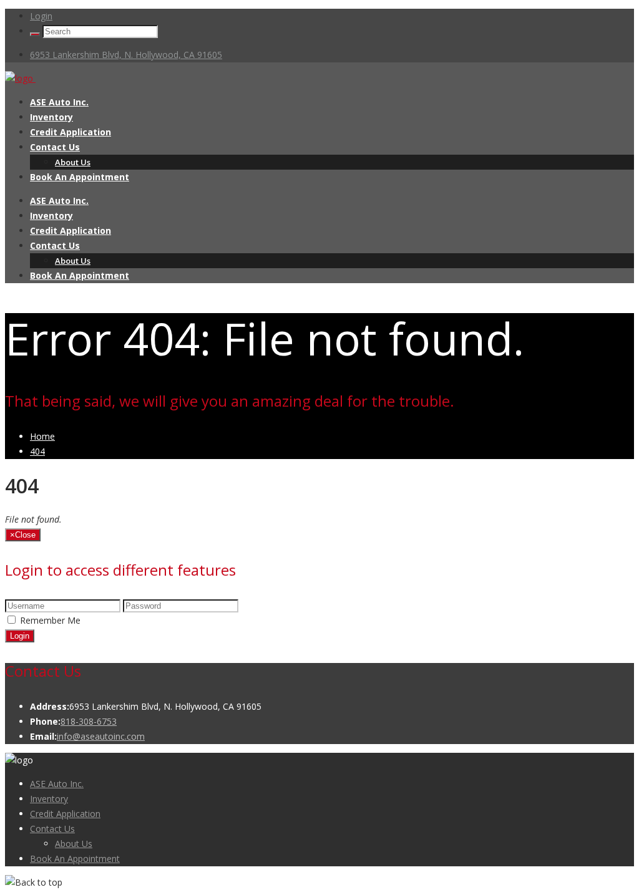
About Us (72, 162)
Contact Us (55, 147)
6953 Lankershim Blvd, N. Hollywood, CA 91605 (126, 54)
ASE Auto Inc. (59, 102)
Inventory (51, 117)
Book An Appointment (79, 177)
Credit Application (70, 132)
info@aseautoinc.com (101, 736)
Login (41, 16)
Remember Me (50, 620)
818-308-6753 (89, 721)
